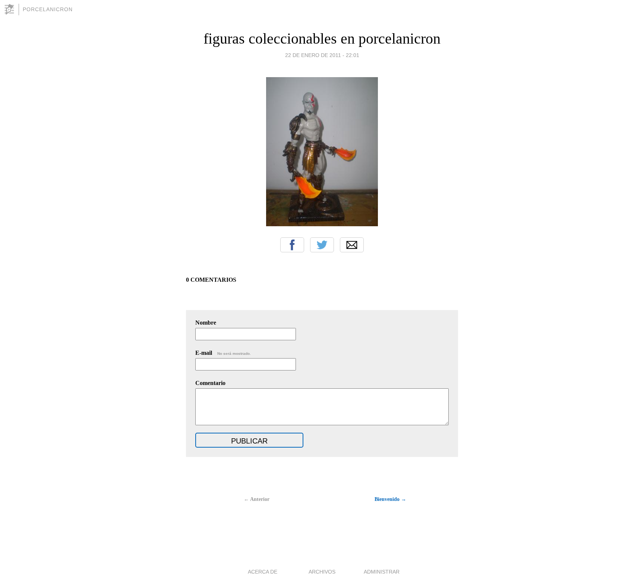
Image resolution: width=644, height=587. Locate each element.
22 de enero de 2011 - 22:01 (322, 55)
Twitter (322, 244)
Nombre (205, 322)
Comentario (210, 383)
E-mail (223, 353)
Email (352, 244)
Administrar (382, 572)
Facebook (292, 244)
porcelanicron (48, 9)
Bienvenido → (390, 499)
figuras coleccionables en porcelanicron (322, 38)
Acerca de (262, 572)
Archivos (322, 572)
